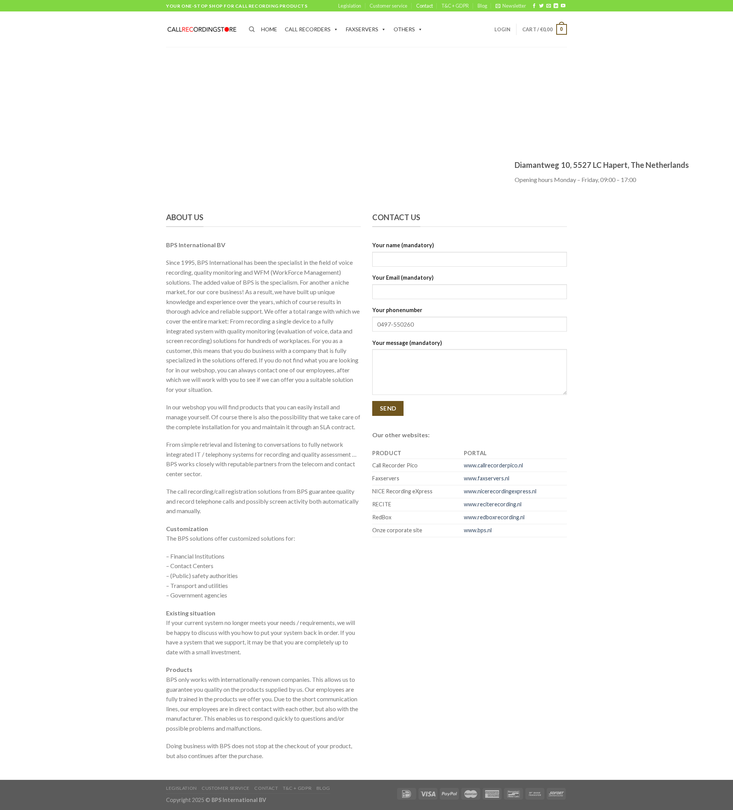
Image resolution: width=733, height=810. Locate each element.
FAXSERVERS (362, 29)
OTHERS (404, 29)
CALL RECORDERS (308, 29)
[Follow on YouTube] (563, 6)
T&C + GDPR (455, 6)
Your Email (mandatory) (403, 277)
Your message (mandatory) (407, 343)
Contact (424, 6)
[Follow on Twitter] (541, 6)
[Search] (252, 29)
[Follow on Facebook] (534, 6)
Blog (482, 6)
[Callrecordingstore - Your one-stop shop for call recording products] (201, 29)
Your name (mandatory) (403, 245)
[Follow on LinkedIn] (556, 6)
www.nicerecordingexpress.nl (500, 491)
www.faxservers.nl (486, 478)
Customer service (388, 6)
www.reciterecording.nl (492, 504)
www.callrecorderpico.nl (493, 465)
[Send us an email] (548, 6)
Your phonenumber (397, 310)
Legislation (349, 6)
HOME (269, 29)
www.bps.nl (478, 530)
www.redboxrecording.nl (494, 517)
